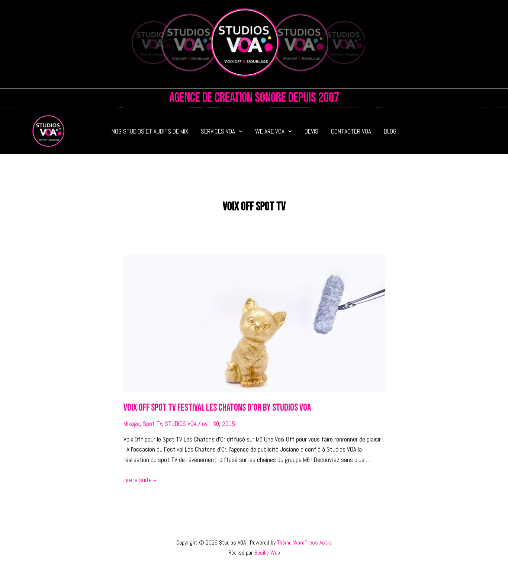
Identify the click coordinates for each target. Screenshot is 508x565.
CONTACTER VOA (351, 131)
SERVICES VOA (218, 131)
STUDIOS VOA (181, 424)
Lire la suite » (139, 480)
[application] (238, 131)
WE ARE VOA (269, 131)
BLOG (390, 131)
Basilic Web (267, 552)
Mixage (131, 424)
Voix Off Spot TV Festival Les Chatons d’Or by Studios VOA (217, 408)
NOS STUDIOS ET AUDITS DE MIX (150, 131)
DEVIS (311, 131)
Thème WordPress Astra (304, 542)
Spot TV (152, 424)
